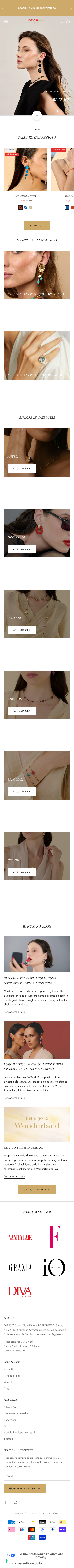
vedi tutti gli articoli (37, 1189)
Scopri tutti (37, 225)
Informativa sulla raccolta (23, 1563)
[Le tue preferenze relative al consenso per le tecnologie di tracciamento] (6, 1561)
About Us (9, 1369)
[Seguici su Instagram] (15, 1502)
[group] (37, 65)
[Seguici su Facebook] (6, 1502)
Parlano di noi (12, 1376)
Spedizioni (10, 1420)
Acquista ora (21, 468)
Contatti (8, 1382)
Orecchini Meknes (25, 196)
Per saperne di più (14, 1012)
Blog (6, 1388)
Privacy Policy (12, 1407)
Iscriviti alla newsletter (24, 1488)
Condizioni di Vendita (16, 1413)
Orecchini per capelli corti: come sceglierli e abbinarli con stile (30, 981)
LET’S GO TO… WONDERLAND (23, 1148)
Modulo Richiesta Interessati (19, 1432)
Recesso (8, 1426)
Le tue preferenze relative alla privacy (41, 1555)
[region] (37, 65)
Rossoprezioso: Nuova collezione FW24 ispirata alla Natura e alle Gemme (33, 1067)
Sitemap (8, 1439)
